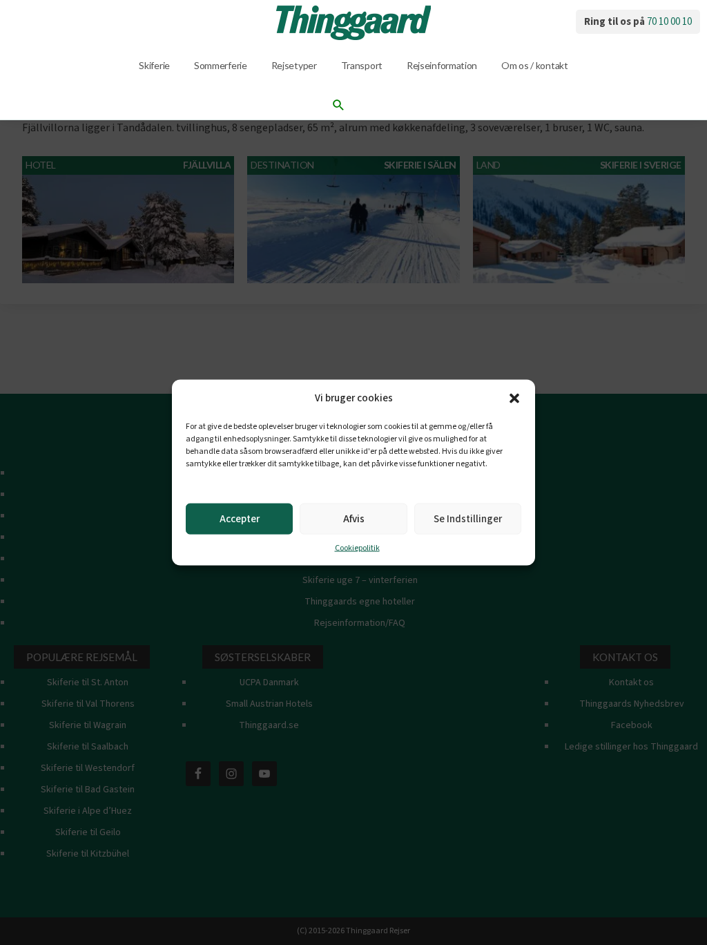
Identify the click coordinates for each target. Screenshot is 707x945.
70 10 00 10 (669, 22)
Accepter (240, 518)
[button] (514, 398)
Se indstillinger (468, 518)
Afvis (354, 518)
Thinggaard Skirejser (353, 23)
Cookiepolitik (357, 548)
